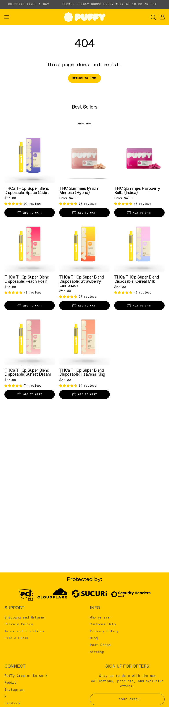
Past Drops (100, 645)
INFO (95, 608)
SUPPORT (14, 608)
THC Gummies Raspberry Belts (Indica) (137, 190)
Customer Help (103, 624)
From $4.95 (69, 198)
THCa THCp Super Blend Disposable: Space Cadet (26, 190)
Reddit (10, 683)
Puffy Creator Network (25, 676)
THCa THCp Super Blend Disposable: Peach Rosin (26, 279)
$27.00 (10, 198)
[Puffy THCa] (84, 17)
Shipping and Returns (24, 617)
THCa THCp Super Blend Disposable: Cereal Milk (136, 279)
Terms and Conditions (24, 631)
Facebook (12, 703)
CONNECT (15, 666)
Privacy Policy (18, 624)
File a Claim (16, 638)
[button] (153, 17)
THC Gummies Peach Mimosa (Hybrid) (78, 190)
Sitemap (97, 652)
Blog (94, 638)
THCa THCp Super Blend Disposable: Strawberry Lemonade (81, 281)
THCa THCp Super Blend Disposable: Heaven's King (82, 372)
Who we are (100, 617)
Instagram (13, 690)
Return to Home (84, 78)
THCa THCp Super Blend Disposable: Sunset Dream (27, 372)
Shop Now (84, 123)
